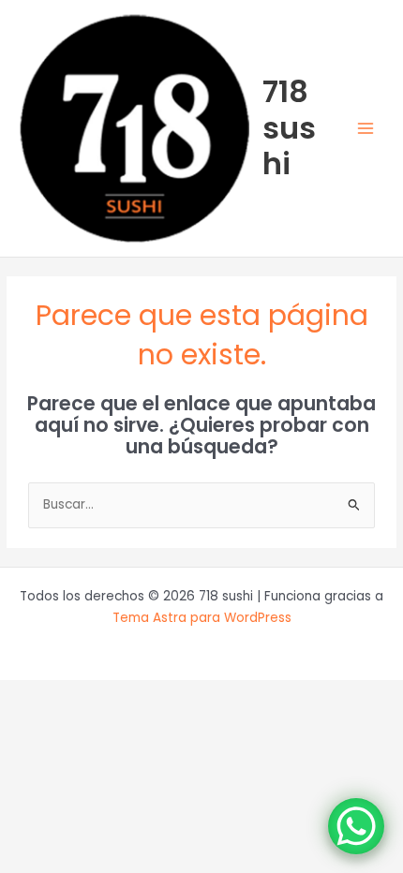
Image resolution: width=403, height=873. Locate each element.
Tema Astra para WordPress (201, 618)
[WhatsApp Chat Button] (356, 826)
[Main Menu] (366, 129)
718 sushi (289, 127)
